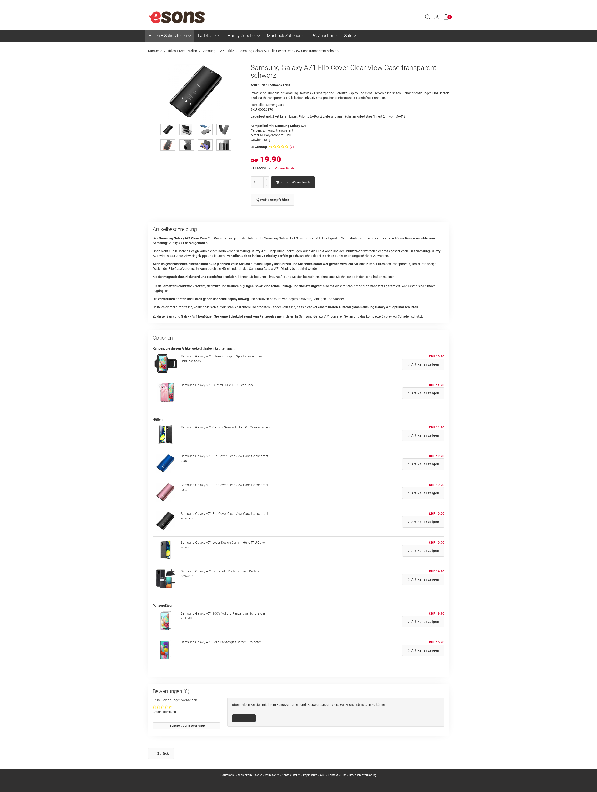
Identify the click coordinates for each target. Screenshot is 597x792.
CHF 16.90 (436, 356)
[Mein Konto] (437, 18)
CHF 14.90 (436, 427)
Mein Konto (272, 775)
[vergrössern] (196, 91)
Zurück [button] (162, 753)
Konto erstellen (291, 775)
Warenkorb (245, 775)
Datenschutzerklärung (363, 775)
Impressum (310, 775)
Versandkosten (286, 168)
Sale (348, 35)
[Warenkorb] (446, 18)
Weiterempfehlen (274, 200)
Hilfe (343, 775)
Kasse (258, 775)
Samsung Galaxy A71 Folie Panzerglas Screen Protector (221, 642)
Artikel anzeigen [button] (424, 364)
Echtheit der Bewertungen (188, 725)
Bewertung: (259, 147)
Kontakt (333, 775)
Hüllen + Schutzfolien (167, 35)
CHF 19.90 (436, 456)
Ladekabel (207, 35)
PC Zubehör (322, 35)
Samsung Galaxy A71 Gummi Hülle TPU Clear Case (217, 385)
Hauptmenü (228, 775)
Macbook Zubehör (284, 35)
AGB (322, 775)
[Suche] (427, 18)
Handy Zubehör (242, 35)
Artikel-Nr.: (259, 85)
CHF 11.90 (436, 385)
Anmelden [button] (245, 718)
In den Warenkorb (294, 182)
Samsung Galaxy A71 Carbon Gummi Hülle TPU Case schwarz (225, 427)
